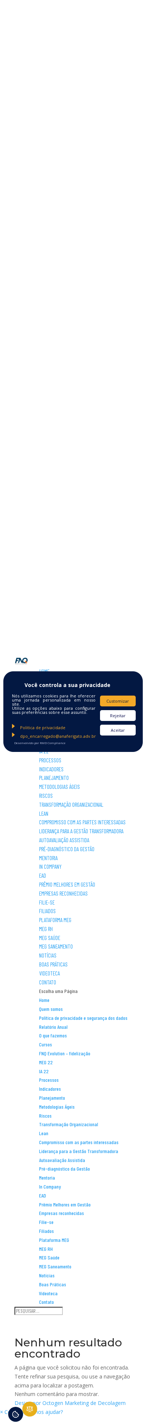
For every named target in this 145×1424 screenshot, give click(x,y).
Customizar (117, 701)
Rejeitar (118, 715)
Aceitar (118, 730)
